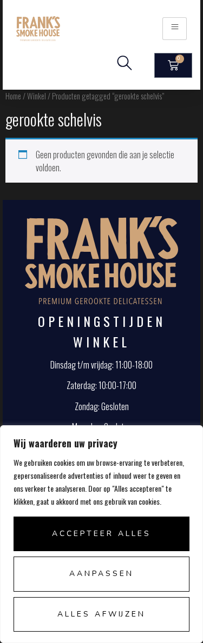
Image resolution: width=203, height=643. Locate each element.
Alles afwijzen (101, 614)
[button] (124, 65)
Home (13, 96)
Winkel (36, 96)
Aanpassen (101, 573)
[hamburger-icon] (174, 28)
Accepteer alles (101, 533)
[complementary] (101, 534)
